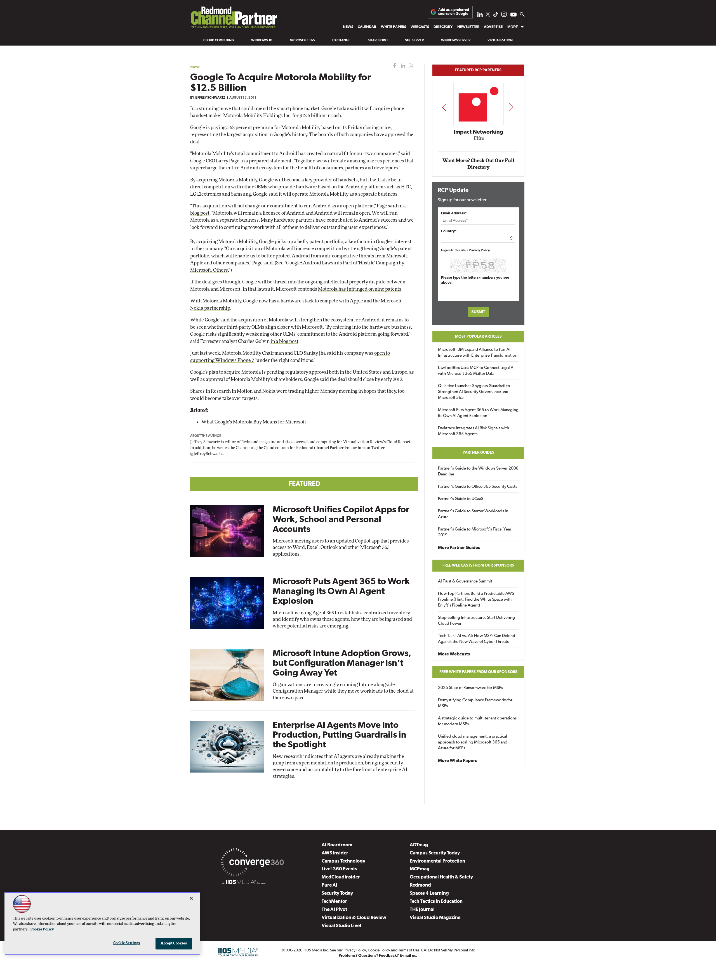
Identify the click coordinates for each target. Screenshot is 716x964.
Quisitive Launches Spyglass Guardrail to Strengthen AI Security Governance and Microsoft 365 (474, 392)
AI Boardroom (337, 845)
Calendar (367, 27)
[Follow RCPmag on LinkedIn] (480, 15)
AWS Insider (335, 853)
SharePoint (378, 40)
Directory (443, 27)
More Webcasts (454, 654)
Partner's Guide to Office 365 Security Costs (477, 487)
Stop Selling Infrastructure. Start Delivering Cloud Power (476, 621)
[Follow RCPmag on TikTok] (495, 15)
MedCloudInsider (341, 877)
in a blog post (284, 341)
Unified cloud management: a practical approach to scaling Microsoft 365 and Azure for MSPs (472, 742)
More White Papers (457, 761)
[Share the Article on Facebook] (393, 65)
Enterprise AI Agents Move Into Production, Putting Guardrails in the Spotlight (339, 735)
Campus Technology (343, 861)
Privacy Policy (479, 250)
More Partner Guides (459, 548)
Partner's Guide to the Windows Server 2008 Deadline (478, 471)
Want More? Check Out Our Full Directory (478, 164)
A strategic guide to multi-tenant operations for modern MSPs (477, 721)
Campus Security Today (435, 853)
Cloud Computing (218, 40)
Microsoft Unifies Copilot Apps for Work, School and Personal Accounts (341, 520)
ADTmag (419, 845)
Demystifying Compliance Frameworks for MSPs (475, 703)
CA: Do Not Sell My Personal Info (448, 950)
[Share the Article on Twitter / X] (411, 65)
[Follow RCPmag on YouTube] (513, 15)
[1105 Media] (244, 883)
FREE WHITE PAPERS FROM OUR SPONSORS (478, 672)
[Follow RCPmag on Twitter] (488, 15)
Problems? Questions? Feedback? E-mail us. (378, 956)
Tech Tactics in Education (436, 901)
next (511, 107)
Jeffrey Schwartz (210, 98)
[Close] (191, 898)
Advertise (493, 27)
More (512, 27)
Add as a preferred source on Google (453, 12)
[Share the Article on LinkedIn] (402, 65)
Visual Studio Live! (341, 925)
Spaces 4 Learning (429, 893)
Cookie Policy (379, 950)
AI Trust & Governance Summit (465, 581)
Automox (479, 140)
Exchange (341, 40)
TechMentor (334, 901)
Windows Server (455, 40)
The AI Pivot (334, 909)
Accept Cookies (174, 943)
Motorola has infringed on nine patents (359, 289)
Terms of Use (408, 950)
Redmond (420, 885)
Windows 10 (261, 40)
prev (444, 107)
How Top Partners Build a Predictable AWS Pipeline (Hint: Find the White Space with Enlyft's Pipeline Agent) (476, 600)
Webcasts (420, 27)
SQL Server (414, 40)
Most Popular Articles (478, 337)
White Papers (393, 27)
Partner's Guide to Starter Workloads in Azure (473, 514)
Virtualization (500, 40)
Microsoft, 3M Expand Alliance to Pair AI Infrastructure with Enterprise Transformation (477, 353)
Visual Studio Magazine (435, 917)
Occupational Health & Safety (441, 877)
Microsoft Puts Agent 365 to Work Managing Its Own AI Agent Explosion (341, 591)
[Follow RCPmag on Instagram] (504, 15)
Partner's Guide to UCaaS (460, 499)
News (348, 27)
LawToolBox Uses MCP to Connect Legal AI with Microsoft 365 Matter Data (476, 371)
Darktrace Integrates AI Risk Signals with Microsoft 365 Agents (473, 431)
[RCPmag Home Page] (233, 19)
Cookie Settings (126, 943)
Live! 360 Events (339, 869)
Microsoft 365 (302, 40)
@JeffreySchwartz (206, 454)
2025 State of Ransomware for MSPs (470, 688)
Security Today (337, 893)
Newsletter (468, 27)
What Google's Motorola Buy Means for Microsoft (253, 422)
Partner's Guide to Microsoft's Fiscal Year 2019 (474, 532)
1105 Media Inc (315, 950)
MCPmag (420, 869)
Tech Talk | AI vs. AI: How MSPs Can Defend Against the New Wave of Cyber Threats (476, 639)
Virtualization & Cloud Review (354, 917)
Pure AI (329, 885)
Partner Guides (478, 453)
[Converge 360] (252, 863)
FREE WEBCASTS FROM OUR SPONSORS (478, 565)
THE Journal (422, 909)
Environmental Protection (437, 861)
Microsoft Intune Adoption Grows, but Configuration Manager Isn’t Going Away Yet (342, 663)
